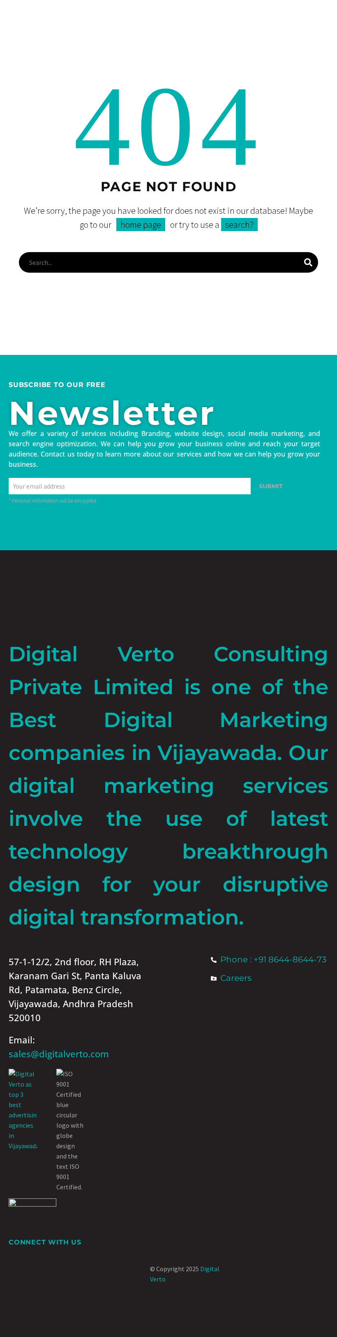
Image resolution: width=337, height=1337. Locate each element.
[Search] (308, 262)
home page (140, 224)
